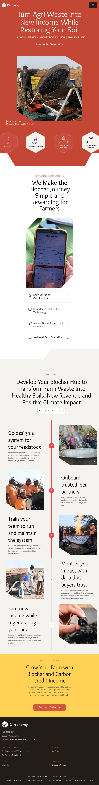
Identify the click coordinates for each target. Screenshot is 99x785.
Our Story (55, 751)
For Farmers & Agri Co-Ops (12, 755)
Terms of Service (35, 781)
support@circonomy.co (11, 736)
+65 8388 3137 (8, 732)
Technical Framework (59, 781)
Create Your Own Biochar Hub (48, 44)
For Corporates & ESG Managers (15, 751)
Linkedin (5, 765)
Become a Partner (48, 707)
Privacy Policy (13, 781)
